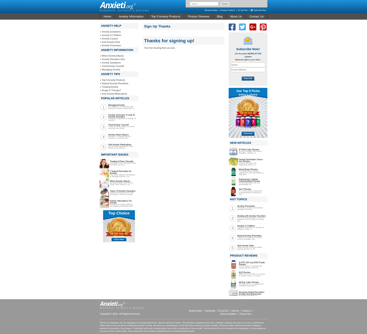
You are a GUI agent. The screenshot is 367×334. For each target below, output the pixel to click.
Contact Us (256, 16)
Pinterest (263, 27)
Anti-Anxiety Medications (114, 94)
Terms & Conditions (228, 314)
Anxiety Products (228, 10)
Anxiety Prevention (111, 45)
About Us (236, 16)
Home (107, 16)
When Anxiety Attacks (113, 56)
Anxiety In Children (111, 35)
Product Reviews (198, 16)
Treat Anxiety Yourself (113, 66)
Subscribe (248, 79)
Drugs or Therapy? (111, 90)
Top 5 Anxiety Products (165, 16)
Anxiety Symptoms (111, 32)
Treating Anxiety (110, 87)
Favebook (232, 27)
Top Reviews (210, 310)
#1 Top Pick (243, 10)
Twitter (242, 27)
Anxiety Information (131, 16)
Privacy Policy (246, 314)
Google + (252, 27)
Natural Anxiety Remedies (115, 83)
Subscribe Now (259, 10)
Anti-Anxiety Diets (111, 42)
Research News (211, 10)
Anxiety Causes (110, 38)
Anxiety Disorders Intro (113, 59)
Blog (219, 16)
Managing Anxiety (111, 69)
